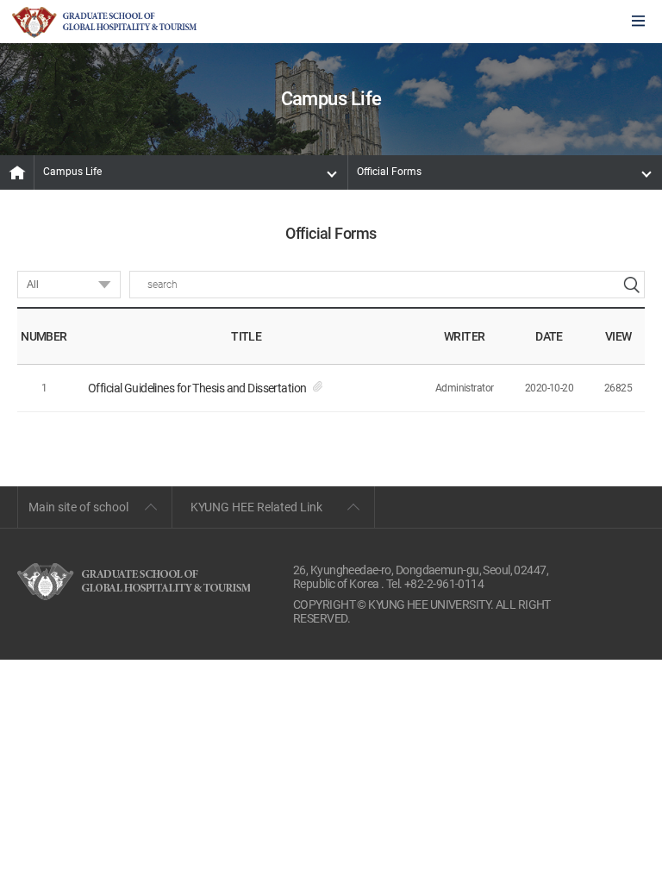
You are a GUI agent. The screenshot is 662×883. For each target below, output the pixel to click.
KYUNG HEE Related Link (256, 507)
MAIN (17, 172)
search (631, 284)
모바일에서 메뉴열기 (638, 22)
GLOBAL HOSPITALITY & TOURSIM (104, 22)
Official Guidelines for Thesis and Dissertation (197, 388)
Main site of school (78, 507)
